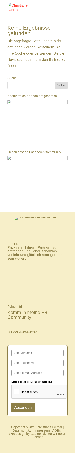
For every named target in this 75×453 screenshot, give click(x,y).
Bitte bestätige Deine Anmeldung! (32, 381)
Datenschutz (22, 430)
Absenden (23, 407)
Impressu (40, 430)
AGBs (56, 430)
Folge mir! (14, 306)
